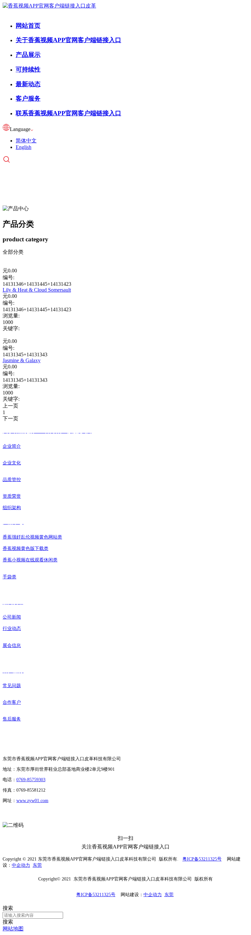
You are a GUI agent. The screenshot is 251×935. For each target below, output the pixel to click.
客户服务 (28, 98)
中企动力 (21, 865)
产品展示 (28, 54)
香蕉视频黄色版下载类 (25, 548)
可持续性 (28, 69)
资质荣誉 (12, 496)
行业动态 (12, 628)
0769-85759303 (30, 779)
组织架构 (12, 507)
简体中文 (26, 140)
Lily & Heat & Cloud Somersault (37, 290)
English (23, 147)
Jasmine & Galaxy (22, 360)
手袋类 (9, 576)
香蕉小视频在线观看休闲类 (30, 559)
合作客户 (12, 702)
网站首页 (28, 25)
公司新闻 (12, 617)
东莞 (37, 865)
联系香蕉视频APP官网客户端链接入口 (68, 113)
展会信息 (12, 645)
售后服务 (12, 719)
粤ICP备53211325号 (202, 859)
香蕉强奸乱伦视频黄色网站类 (32, 537)
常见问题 (12, 685)
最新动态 (28, 84)
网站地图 (13, 928)
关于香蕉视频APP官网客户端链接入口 (68, 40)
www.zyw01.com (32, 800)
